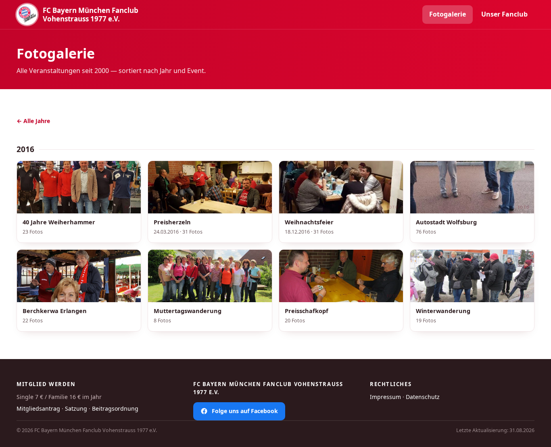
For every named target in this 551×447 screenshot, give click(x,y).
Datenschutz (423, 397)
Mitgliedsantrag (38, 408)
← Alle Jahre (33, 121)
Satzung (76, 408)
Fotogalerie (447, 14)
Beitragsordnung (115, 408)
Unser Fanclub (504, 14)
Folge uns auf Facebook (245, 411)
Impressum (385, 397)
